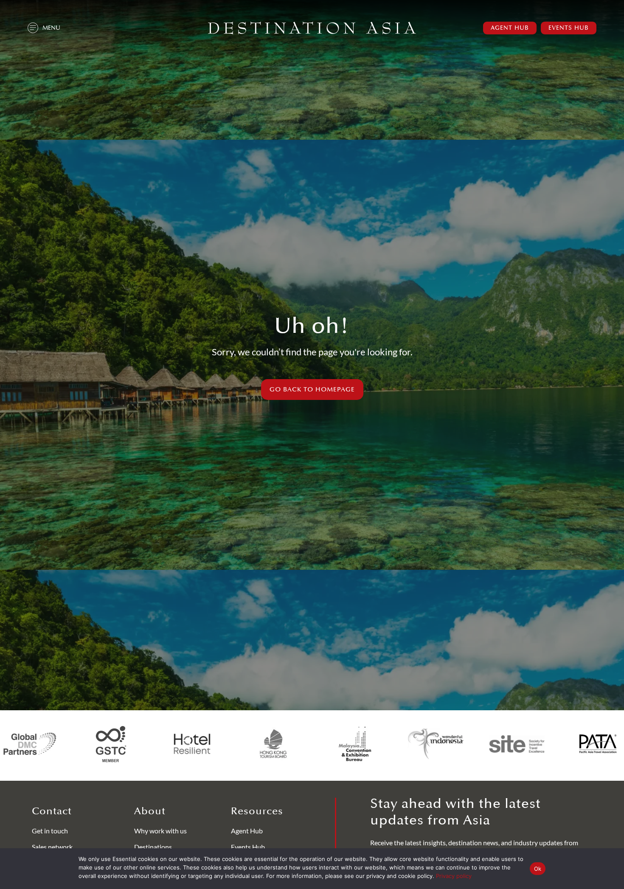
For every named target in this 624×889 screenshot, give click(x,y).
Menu (51, 27)
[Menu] (33, 28)
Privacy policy (454, 875)
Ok (538, 868)
